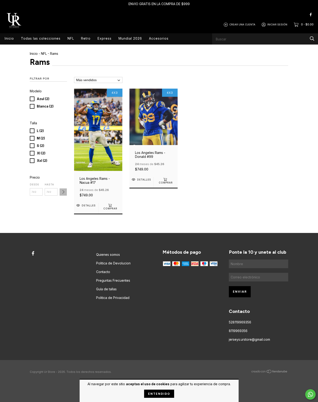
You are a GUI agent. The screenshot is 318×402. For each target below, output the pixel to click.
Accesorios (159, 38)
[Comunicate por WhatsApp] (310, 394)
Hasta (49, 184)
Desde (34, 184)
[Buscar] (312, 39)
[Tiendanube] (269, 372)
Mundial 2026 (130, 38)
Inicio (9, 38)
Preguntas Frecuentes (113, 280)
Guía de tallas (106, 289)
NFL (71, 38)
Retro (86, 38)
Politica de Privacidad (112, 298)
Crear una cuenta (242, 24)
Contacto (103, 272)
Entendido (159, 393)
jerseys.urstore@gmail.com (249, 339)
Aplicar (63, 192)
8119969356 (238, 331)
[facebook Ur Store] (311, 14)
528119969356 (240, 322)
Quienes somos (108, 254)
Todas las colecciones (41, 38)
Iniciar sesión (277, 24)
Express (105, 38)
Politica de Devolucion (113, 263)
